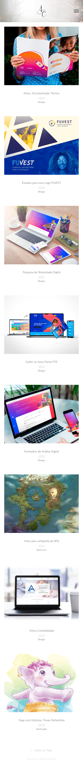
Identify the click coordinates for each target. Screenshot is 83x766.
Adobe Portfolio (48, 759)
